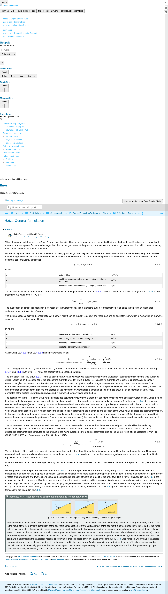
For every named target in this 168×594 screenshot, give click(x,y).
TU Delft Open (45, 237)
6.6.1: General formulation (28, 556)
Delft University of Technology (25, 237)
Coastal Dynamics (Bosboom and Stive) (90, 213)
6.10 (150, 291)
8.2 (38, 490)
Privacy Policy (54, 590)
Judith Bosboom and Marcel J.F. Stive (20, 559)
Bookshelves (35, 213)
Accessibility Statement (90, 590)
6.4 (141, 401)
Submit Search (8, 54)
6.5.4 (109, 486)
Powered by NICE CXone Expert (44, 584)
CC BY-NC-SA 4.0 (108, 556)
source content (58, 559)
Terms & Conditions (70, 590)
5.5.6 (76, 454)
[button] (10, 162)
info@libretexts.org (138, 590)
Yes (35, 574)
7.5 (150, 477)
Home (17, 213)
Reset (4, 72)
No (46, 574)
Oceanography (57, 213)
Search (9, 207)
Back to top (9, 566)
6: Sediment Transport (127, 213)
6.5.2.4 (64, 470)
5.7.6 (118, 539)
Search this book (7, 46)
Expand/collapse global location (161, 212)
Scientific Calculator (14, 143)
